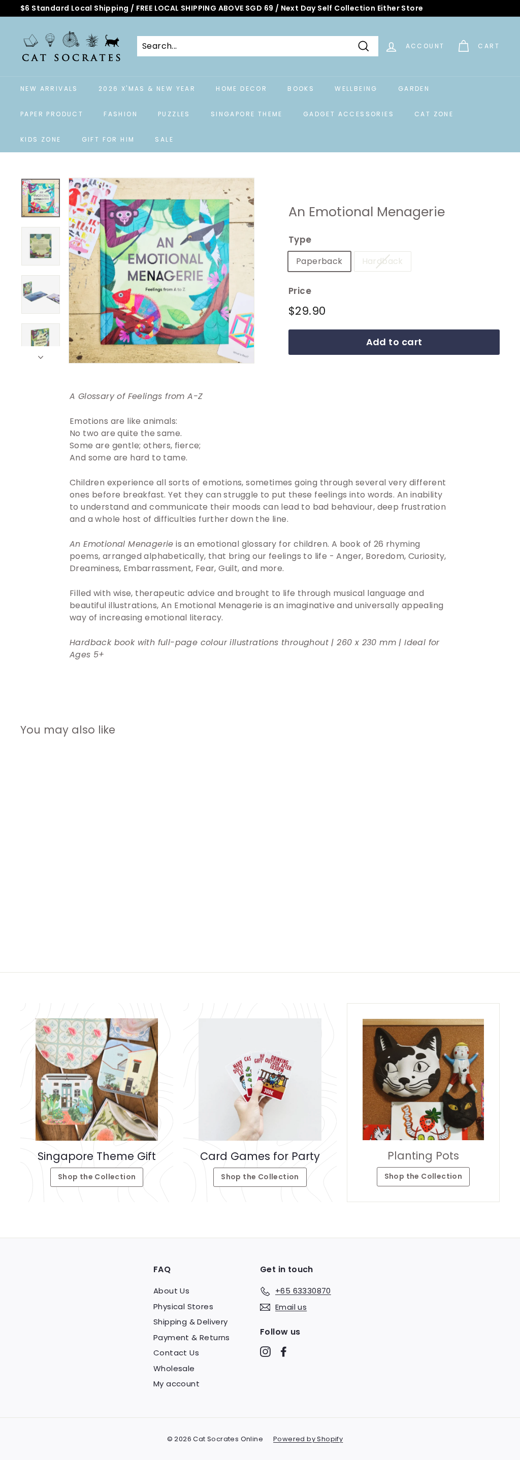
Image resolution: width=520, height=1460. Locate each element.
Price (299, 291)
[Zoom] (161, 270)
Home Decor (241, 88)
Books (300, 88)
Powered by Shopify (308, 1439)
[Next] (40, 354)
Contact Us (176, 1352)
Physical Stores (183, 1306)
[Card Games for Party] (260, 1079)
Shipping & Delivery (190, 1321)
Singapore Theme (247, 114)
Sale (164, 139)
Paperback (319, 261)
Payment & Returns (191, 1337)
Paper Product (51, 114)
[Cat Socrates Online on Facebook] (283, 1351)
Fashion (121, 114)
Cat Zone (433, 114)
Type (300, 240)
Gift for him (108, 139)
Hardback (382, 261)
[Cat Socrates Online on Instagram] (265, 1351)
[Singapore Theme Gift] (97, 1079)
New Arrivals (49, 88)
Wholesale (174, 1368)
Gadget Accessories (348, 114)
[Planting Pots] (423, 1079)
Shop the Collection (97, 1177)
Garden (414, 88)
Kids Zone (40, 139)
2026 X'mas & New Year (147, 88)
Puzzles (174, 114)
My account (176, 1383)
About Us (171, 1290)
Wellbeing (356, 88)
